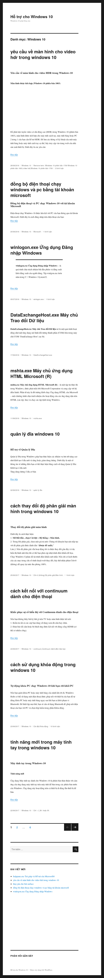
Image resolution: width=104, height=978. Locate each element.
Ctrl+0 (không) (39, 575)
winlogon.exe (38, 299)
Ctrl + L (36, 810)
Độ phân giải (50, 575)
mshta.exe (37, 418)
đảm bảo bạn (60, 649)
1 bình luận (47, 231)
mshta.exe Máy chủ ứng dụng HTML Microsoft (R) (41, 373)
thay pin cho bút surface (23, 883)
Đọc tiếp (14, 154)
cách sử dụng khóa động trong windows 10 (43, 667)
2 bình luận (59, 168)
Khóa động (44, 726)
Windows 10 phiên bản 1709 (42, 168)
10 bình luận (55, 726)
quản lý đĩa (37, 490)
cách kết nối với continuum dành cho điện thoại (38, 593)
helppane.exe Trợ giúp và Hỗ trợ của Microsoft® (34, 876)
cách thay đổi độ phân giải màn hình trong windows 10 (43, 508)
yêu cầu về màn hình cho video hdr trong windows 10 (43, 54)
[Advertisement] (45, 107)
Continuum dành (48, 649)
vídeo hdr (26, 168)
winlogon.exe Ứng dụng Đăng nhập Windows (41, 250)
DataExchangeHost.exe (42, 355)
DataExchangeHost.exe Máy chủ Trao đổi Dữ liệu (44, 318)
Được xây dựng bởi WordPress (41, 970)
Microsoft (37, 231)
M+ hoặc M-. (45, 810)
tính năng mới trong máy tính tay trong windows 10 (41, 745)
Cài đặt (36, 726)
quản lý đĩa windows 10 (35, 434)
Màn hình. (59, 575)
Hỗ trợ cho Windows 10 (31, 16)
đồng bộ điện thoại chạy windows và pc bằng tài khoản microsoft (42, 189)
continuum (37, 649)
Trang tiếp (74, 830)
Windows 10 (26, 165)
